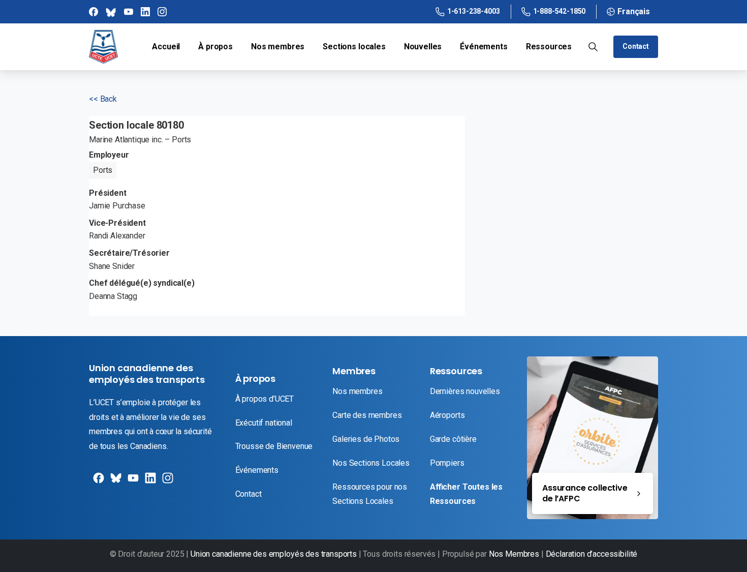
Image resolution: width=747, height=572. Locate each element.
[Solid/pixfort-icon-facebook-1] (97, 481)
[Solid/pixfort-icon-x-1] (114, 481)
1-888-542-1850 (559, 11)
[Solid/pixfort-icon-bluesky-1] (166, 481)
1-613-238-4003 (473, 11)
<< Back (103, 99)
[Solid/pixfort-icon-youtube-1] (132, 481)
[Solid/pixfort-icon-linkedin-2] (149, 481)
